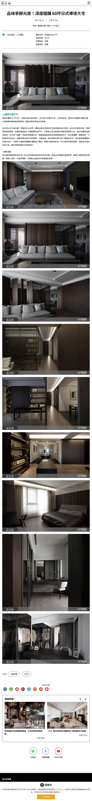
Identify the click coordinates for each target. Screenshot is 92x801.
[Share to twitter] (29, 689)
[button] (80, 698)
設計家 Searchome (6, 4)
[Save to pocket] (17, 689)
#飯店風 (14, 674)
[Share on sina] (41, 689)
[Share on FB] (5, 689)
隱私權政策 (58, 789)
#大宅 (26, 674)
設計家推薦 (6, 779)
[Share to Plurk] (35, 689)
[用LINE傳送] (11, 689)
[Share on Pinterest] (23, 689)
